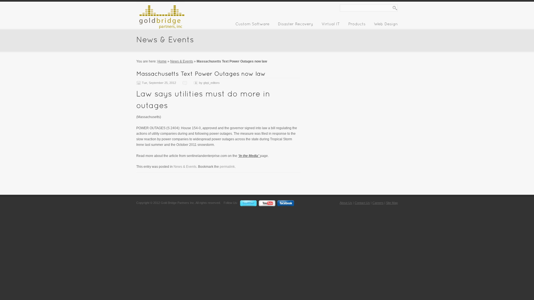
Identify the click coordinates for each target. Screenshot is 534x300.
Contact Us (362, 202)
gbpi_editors (211, 82)
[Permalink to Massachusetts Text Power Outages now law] (201, 73)
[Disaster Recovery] (295, 25)
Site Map (392, 202)
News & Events (181, 61)
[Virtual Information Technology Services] (331, 25)
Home (162, 61)
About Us (346, 202)
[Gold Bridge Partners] (160, 28)
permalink (227, 167)
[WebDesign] (386, 25)
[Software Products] (356, 25)
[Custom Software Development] (252, 25)
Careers (378, 202)
